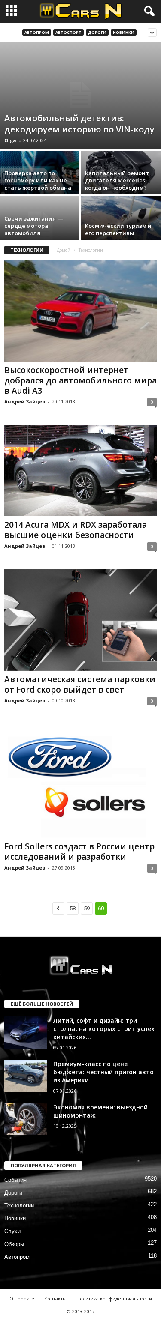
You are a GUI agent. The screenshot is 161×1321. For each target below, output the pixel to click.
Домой (63, 250)
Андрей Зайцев (24, 401)
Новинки (123, 32)
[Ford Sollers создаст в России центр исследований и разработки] (80, 781)
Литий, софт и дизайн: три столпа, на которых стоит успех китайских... (104, 1028)
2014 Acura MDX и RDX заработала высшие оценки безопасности (75, 530)
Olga (10, 140)
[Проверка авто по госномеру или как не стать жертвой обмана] (40, 181)
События (15, 1180)
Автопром (36, 32)
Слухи (12, 1231)
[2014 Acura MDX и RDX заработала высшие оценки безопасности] (80, 470)
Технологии (19, 1205)
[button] (147, 11)
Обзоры (14, 1244)
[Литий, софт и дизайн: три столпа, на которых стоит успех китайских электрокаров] (25, 1032)
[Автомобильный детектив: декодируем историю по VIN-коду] (80, 95)
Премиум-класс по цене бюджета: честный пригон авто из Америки (103, 1072)
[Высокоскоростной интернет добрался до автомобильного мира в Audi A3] (80, 310)
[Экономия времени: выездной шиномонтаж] (25, 1119)
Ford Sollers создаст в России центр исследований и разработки (79, 851)
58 (73, 908)
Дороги (97, 32)
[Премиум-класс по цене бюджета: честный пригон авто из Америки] (25, 1076)
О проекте (21, 1298)
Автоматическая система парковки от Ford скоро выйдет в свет (79, 684)
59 (87, 908)
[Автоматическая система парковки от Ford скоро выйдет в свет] (80, 620)
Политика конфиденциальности (114, 1298)
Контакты (55, 1298)
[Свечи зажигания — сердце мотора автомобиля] (40, 226)
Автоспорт (68, 32)
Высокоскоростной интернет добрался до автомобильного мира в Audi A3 (80, 380)
